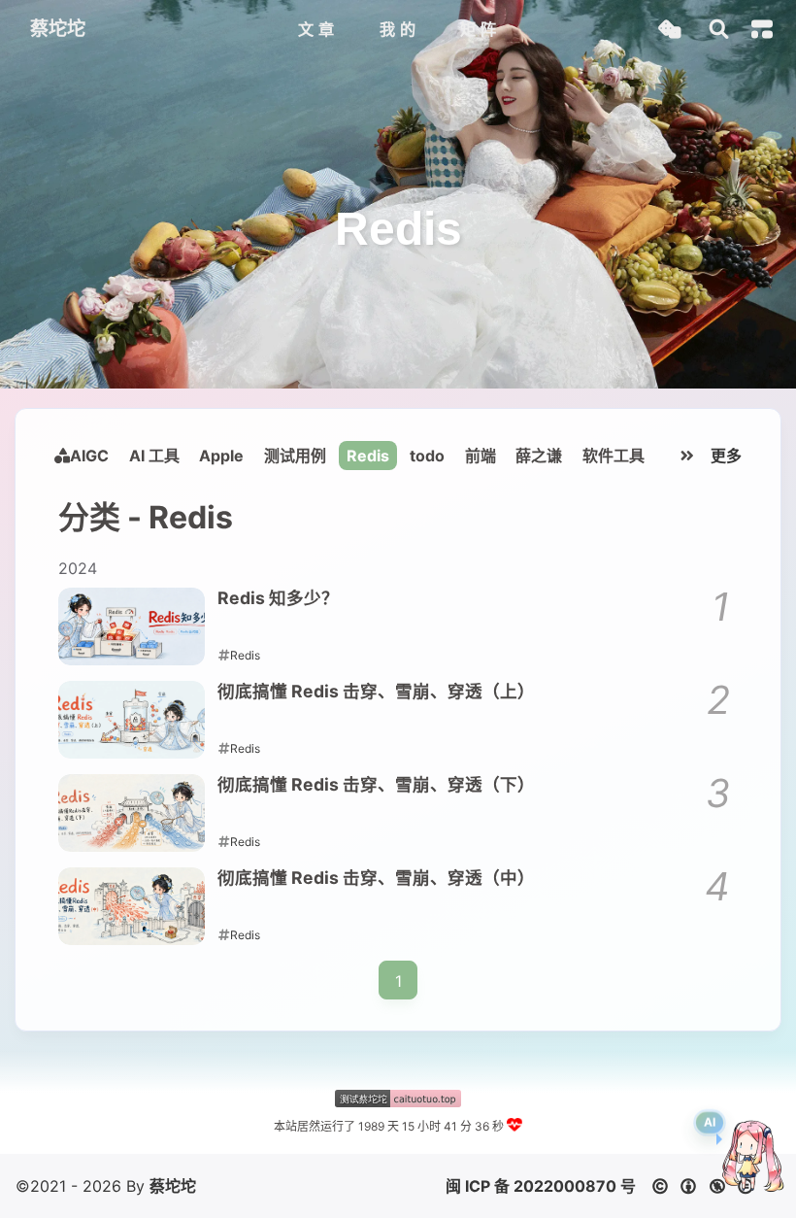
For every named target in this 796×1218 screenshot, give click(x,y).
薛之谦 (538, 455)
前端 (480, 455)
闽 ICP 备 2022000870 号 (541, 1186)
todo (427, 455)
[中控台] (762, 29)
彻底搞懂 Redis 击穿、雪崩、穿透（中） (376, 877)
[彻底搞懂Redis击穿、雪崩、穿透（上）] (131, 720)
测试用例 (295, 455)
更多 (726, 455)
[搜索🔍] (719, 30)
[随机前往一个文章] (669, 30)
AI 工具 (154, 455)
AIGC (89, 455)
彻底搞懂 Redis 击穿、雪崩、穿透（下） (376, 784)
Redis (368, 455)
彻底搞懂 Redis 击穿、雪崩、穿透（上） (376, 691)
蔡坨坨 (172, 1186)
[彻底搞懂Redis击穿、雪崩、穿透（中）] (131, 906)
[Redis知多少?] (131, 626)
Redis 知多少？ (278, 598)
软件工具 (613, 455)
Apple (221, 455)
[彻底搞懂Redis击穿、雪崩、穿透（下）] (131, 813)
